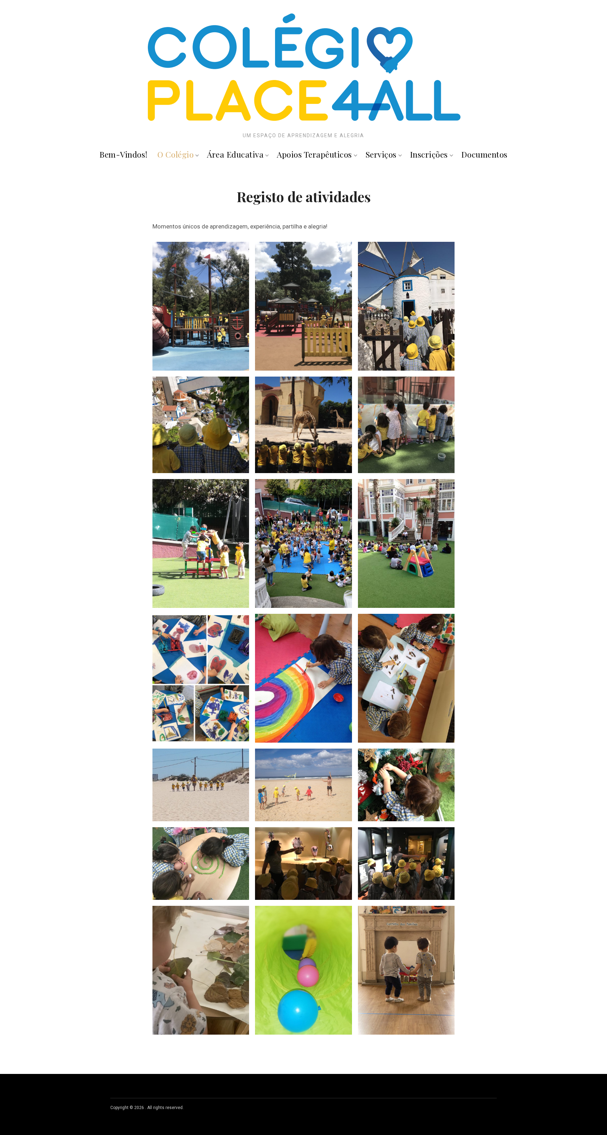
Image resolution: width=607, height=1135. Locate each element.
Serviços (381, 154)
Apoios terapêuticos (314, 154)
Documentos (484, 154)
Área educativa (235, 154)
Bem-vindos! (123, 154)
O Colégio (175, 154)
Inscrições (429, 154)
